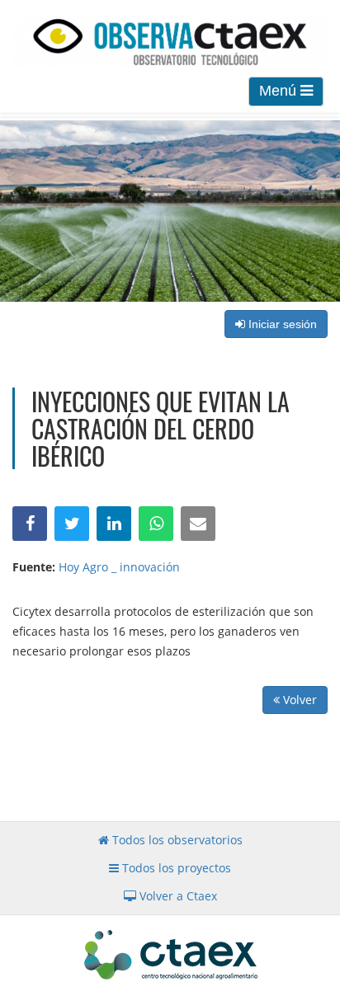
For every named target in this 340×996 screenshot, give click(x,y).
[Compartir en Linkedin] (114, 523)
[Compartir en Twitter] (71, 523)
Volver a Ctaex (176, 896)
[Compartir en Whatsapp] (156, 523)
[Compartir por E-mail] (198, 523)
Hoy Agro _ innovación (119, 567)
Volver (298, 699)
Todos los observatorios (176, 840)
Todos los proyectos (175, 868)
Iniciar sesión (281, 324)
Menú (279, 90)
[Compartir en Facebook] (29, 523)
